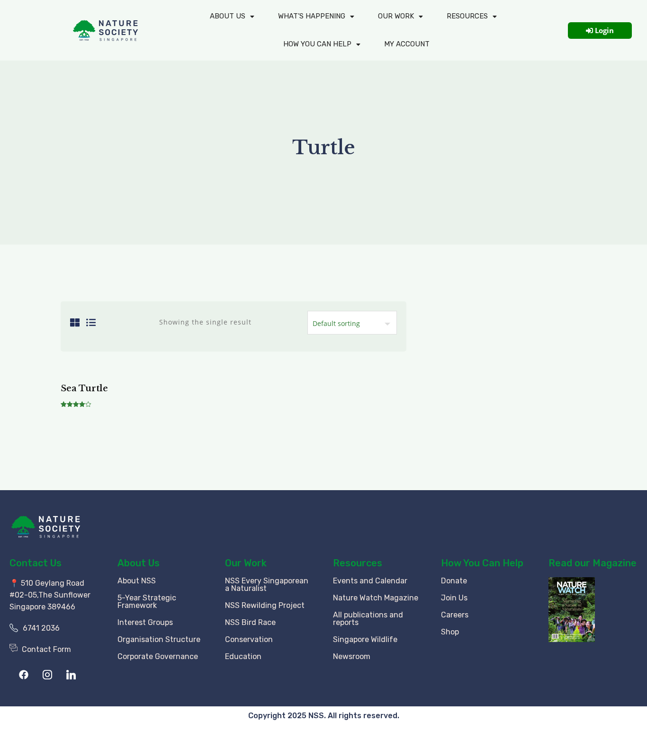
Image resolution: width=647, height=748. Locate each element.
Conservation (249, 639)
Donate (454, 580)
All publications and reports (368, 618)
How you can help (317, 44)
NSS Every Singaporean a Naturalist (266, 584)
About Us (227, 16)
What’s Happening (311, 16)
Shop (450, 631)
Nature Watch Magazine (375, 597)
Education (243, 656)
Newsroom (351, 656)
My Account (407, 44)
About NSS (136, 580)
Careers (454, 614)
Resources (467, 16)
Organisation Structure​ (158, 639)
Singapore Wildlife (365, 639)
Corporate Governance (157, 656)
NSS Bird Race (250, 622)
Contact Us (35, 563)
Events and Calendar (370, 580)
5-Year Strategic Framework (146, 601)
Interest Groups (145, 622)
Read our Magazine (592, 563)
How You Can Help (482, 563)
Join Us (454, 597)
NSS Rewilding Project (265, 605)
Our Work (396, 16)
